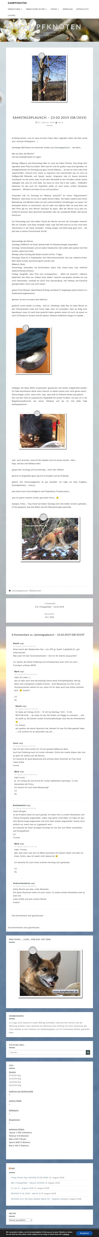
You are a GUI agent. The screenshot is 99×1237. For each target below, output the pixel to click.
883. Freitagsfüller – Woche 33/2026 (27, 1183)
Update (53, 9)
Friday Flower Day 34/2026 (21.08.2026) (29, 1177)
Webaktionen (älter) (35, 9)
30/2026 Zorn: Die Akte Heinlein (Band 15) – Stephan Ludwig (39, 1199)
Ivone (15, 743)
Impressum (68, 9)
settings (66, 1234)
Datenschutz (82, 9)
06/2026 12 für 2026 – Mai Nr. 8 (25, 1193)
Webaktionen (14, 9)
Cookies (11, 15)
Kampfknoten (17, 3)
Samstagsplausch (62, 148)
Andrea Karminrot (21, 883)
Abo (13, 1168)
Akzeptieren (84, 1233)
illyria (60, 123)
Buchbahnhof (19, 805)
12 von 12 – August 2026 (22, 1188)
